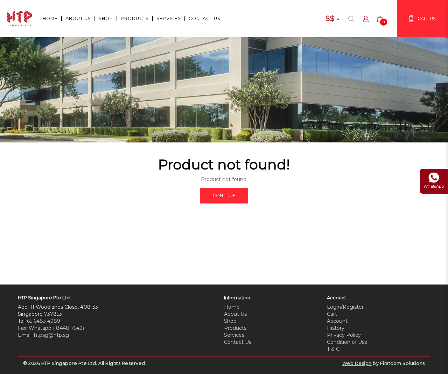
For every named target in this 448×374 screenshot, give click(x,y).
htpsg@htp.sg (51, 335)
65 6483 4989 (43, 321)
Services (234, 335)
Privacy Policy (344, 335)
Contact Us (237, 342)
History (335, 328)
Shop (230, 321)
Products (235, 328)
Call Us (427, 18)
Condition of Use (347, 342)
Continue (224, 195)
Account (337, 321)
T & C (333, 349)
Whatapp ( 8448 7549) (56, 328)
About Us (235, 314)
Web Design (357, 363)
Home (232, 307)
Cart (332, 314)
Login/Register (345, 307)
